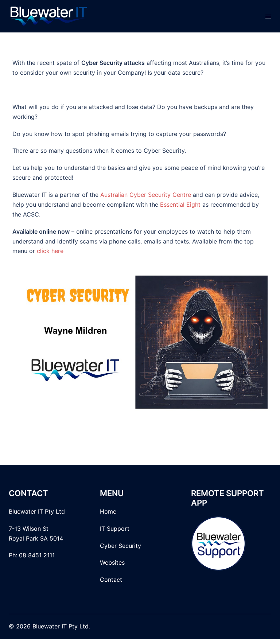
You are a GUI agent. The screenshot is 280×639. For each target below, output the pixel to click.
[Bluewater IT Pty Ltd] (49, 15)
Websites (112, 562)
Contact (112, 579)
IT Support (114, 528)
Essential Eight (180, 204)
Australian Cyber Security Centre (145, 194)
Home (109, 511)
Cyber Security (120, 545)
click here (50, 250)
